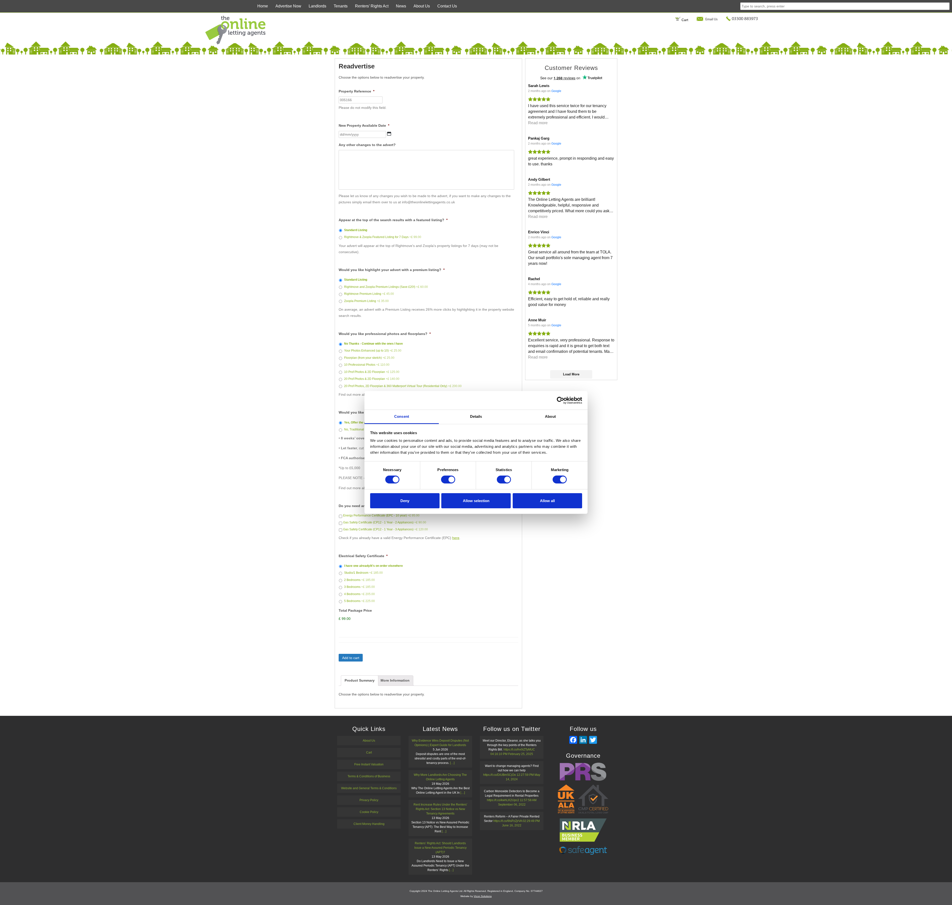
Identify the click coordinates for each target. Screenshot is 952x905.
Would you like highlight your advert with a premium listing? (392, 270)
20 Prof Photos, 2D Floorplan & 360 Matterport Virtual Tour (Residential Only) (403, 386)
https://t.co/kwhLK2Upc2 (503, 800)
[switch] (448, 479)
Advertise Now (288, 6)
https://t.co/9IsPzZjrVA (507, 821)
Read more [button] (538, 123)
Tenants (341, 6)
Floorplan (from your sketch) (369, 358)
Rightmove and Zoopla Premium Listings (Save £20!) (386, 287)
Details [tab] (476, 416)
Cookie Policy (369, 812)
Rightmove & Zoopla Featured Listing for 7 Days (382, 237)
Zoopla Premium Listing (366, 301)
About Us (422, 6)
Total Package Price (355, 610)
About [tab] (550, 416)
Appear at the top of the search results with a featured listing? (393, 220)
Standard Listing (355, 230)
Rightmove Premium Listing (369, 294)
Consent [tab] (401, 416)
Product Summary (360, 680)
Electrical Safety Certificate (363, 556)
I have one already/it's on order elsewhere (373, 566)
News (401, 6)
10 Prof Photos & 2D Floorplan (371, 372)
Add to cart (350, 658)
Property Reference (356, 91)
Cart (684, 20)
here (455, 538)
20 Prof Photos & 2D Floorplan (371, 379)
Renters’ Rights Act (371, 6)
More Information (395, 680)
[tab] (359, 680)
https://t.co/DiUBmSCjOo (499, 775)
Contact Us (447, 6)
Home (262, 6)
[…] (452, 763)
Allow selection (476, 501)
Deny (404, 501)
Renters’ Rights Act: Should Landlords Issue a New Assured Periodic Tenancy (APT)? (440, 848)
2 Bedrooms (359, 580)
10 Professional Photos (366, 364)
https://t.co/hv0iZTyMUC (519, 749)
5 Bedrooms (359, 601)
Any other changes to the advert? (367, 145)
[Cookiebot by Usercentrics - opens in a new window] (560, 400)
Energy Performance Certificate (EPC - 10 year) (381, 515)
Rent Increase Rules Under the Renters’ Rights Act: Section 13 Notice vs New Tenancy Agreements (440, 809)
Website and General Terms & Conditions (369, 788)
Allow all (547, 501)
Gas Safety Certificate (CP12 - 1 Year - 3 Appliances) (385, 529)
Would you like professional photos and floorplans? (385, 334)
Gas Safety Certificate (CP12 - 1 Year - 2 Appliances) (384, 522)
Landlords (317, 6)
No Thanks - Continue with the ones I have (373, 343)
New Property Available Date (364, 125)
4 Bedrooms (359, 594)
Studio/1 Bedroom (363, 572)
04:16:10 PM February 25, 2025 (511, 754)
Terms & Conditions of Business (369, 776)
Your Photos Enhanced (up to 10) (372, 350)
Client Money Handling (369, 824)
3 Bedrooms (359, 587)
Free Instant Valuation (369, 764)
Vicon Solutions (483, 896)
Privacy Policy (368, 800)
